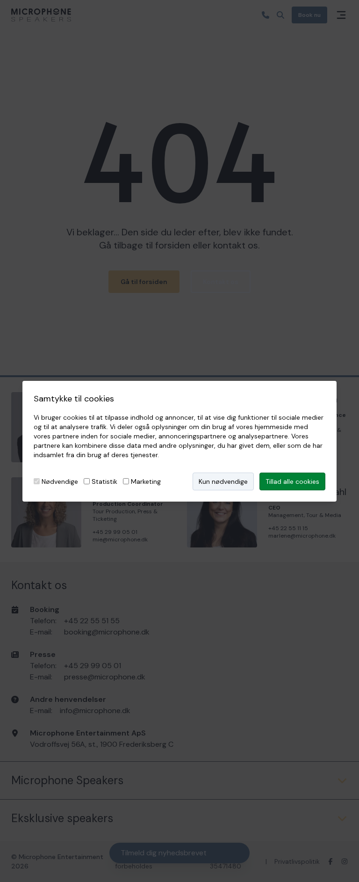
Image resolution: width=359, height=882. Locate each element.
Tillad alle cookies (292, 481)
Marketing (146, 481)
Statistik (104, 481)
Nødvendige (60, 481)
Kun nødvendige (223, 481)
